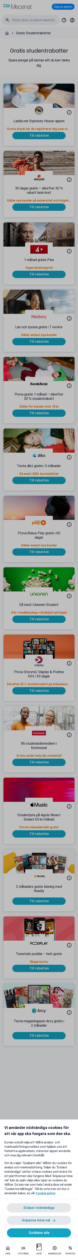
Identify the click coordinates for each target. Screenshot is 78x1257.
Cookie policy (45, 1193)
